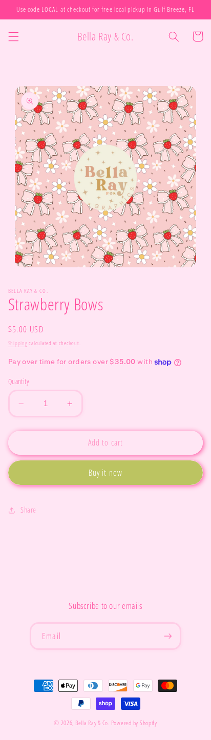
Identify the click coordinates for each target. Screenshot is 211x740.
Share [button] (28, 509)
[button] (13, 36)
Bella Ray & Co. (93, 723)
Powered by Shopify (134, 723)
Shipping (18, 343)
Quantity (18, 381)
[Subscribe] (167, 635)
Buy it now (105, 472)
